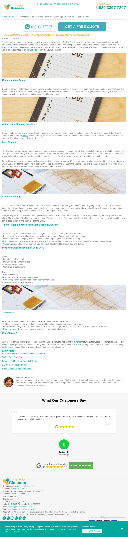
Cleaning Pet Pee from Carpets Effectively (20, 361)
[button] (6, 421)
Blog (39, 4)
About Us (48, 4)
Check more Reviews (81, 465)
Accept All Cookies (92, 531)
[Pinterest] (16, 518)
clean (25, 136)
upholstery (34, 50)
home (78, 342)
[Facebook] (4, 518)
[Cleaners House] (14, 9)
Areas (64, 4)
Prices (57, 4)
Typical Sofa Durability (12, 357)
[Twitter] (8, 518)
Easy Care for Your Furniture (14, 365)
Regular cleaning (9, 47)
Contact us (74, 4)
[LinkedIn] (24, 518)
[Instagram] (20, 518)
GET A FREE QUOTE (82, 27)
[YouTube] (12, 518)
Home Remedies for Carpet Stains (17, 369)
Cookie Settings (89, 526)
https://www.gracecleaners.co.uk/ (21, 509)
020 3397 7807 (112, 6)
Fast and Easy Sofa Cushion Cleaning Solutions (23, 353)
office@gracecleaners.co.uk (20, 507)
